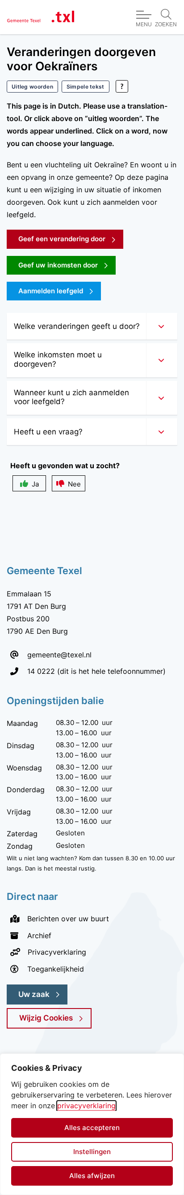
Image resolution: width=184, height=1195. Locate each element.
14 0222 (41, 671)
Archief (39, 935)
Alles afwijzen (92, 1175)
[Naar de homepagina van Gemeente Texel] (40, 17)
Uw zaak (34, 994)
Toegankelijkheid (55, 968)
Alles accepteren (92, 1127)
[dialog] (92, 1124)
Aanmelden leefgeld (50, 291)
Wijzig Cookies (46, 1017)
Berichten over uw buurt (68, 918)
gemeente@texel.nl (59, 654)
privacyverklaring (86, 1105)
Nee (74, 484)
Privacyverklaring (57, 952)
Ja (35, 484)
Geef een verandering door (70, 238)
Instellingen (92, 1151)
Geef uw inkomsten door (67, 264)
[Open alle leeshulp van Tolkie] (122, 86)
